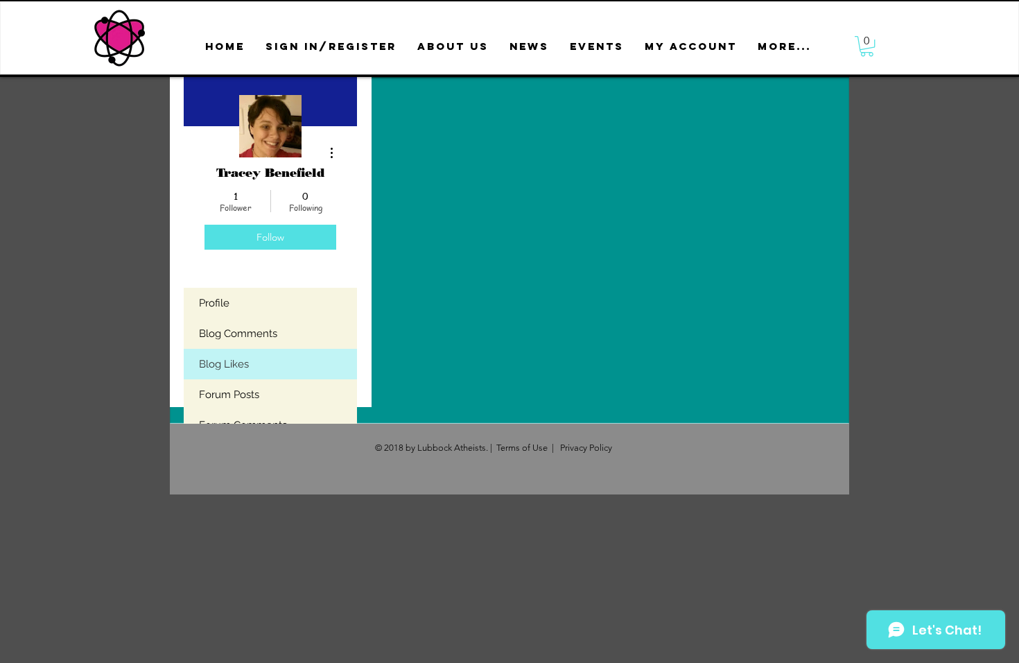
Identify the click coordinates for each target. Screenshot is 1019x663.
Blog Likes (224, 364)
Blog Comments (238, 333)
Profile (214, 303)
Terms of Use (522, 447)
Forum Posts (229, 394)
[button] (453, 46)
